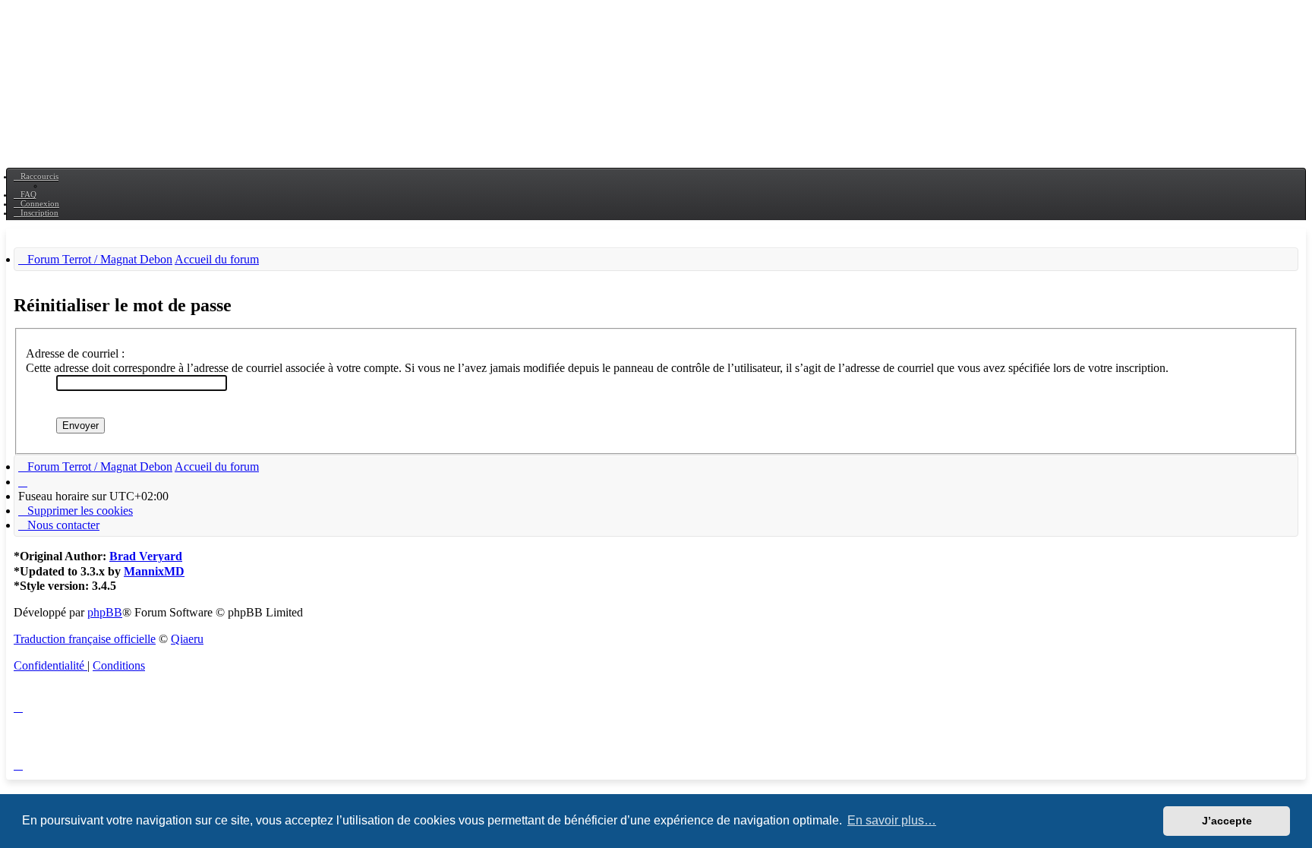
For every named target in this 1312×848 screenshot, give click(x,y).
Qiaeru (187, 638)
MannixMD (154, 571)
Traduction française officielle (85, 638)
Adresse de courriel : (75, 353)
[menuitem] (25, 194)
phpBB (104, 612)
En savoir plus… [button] (891, 820)
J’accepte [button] (1227, 821)
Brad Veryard (145, 556)
